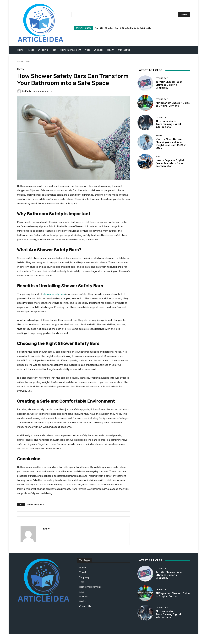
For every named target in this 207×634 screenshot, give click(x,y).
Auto (158, 156)
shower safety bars (35, 504)
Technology (162, 78)
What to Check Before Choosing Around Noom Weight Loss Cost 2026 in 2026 (171, 143)
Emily (28, 91)
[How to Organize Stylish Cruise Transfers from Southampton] (145, 161)
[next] (185, 28)
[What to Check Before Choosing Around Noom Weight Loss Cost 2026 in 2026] (145, 142)
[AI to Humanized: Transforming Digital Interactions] (145, 122)
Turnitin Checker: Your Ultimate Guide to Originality (123, 28)
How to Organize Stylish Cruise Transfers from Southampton (170, 163)
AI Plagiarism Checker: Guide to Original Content (173, 104)
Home (20, 61)
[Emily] (19, 91)
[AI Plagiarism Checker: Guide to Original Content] (145, 103)
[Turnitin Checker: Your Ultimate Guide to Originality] (145, 83)
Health (159, 135)
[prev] (180, 28)
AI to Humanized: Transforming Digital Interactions (168, 124)
